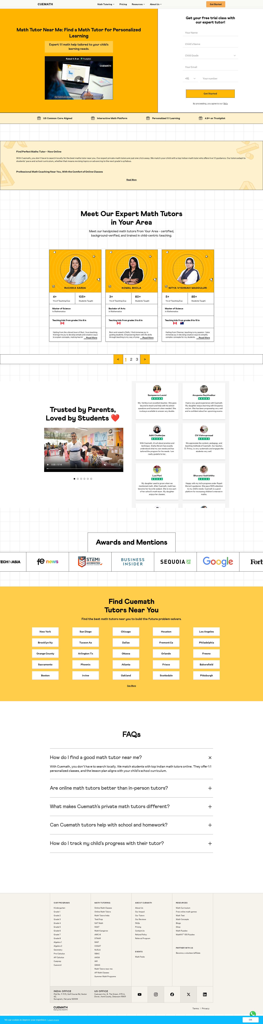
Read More (131, 180)
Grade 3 (57, 919)
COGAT (98, 946)
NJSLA (98, 950)
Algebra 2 (58, 946)
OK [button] (250, 1020)
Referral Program (142, 938)
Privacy (205, 1008)
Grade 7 (57, 934)
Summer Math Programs (105, 976)
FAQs (137, 923)
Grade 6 (57, 931)
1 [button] (125, 359)
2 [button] (131, 359)
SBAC (97, 953)
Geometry (58, 950)
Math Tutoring (104, 4)
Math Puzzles (181, 931)
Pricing (123, 4)
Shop (178, 927)
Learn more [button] (53, 1020)
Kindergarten (59, 908)
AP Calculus (59, 957)
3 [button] (137, 359)
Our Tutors (139, 915)
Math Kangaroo (101, 931)
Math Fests (140, 957)
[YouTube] (140, 994)
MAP (97, 942)
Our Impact (140, 912)
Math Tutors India (102, 915)
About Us (139, 908)
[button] (118, 359)
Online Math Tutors (103, 912)
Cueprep (57, 961)
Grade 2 (57, 915)
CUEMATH (45, 4)
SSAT (97, 927)
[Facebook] (172, 994)
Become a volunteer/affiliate (188, 953)
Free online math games (186, 912)
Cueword (57, 965)
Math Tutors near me (103, 969)
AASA (97, 957)
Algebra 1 (58, 942)
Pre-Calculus (59, 953)
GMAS (97, 965)
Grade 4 (57, 923)
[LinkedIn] (205, 994)
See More (131, 686)
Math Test (180, 915)
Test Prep (99, 919)
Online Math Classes (103, 908)
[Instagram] (156, 994)
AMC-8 (98, 934)
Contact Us (139, 931)
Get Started (216, 4)
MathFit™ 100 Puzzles (185, 934)
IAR (96, 961)
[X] (188, 994)
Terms (195, 1008)
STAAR (98, 938)
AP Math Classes (102, 972)
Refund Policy (141, 934)
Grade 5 (57, 927)
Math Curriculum (183, 908)
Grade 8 (57, 938)
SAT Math (99, 923)
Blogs (178, 923)
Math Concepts (182, 919)
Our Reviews (140, 919)
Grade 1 (57, 912)
